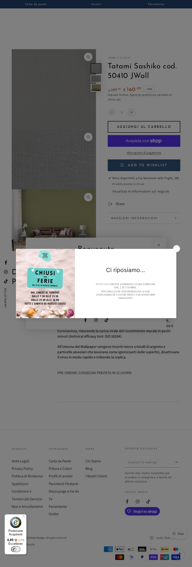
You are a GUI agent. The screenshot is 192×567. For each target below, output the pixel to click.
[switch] (15, 549)
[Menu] (23, 517)
